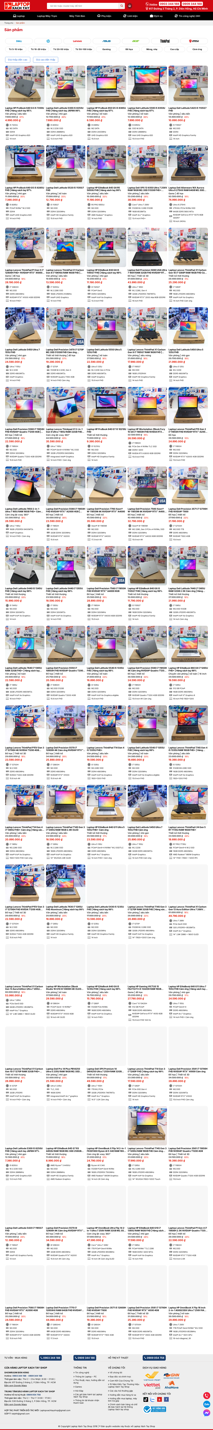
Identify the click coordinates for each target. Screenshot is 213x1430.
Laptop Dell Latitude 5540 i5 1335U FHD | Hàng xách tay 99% (105, 669)
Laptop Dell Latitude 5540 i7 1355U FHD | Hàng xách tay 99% (146, 749)
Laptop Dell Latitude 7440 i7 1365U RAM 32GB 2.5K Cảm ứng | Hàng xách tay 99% (187, 589)
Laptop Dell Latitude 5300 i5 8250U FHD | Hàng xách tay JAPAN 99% (64, 109)
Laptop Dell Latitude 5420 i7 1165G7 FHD (24, 1229)
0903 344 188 (169, 3)
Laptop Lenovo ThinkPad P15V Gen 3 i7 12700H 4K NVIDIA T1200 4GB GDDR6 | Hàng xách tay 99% (24, 749)
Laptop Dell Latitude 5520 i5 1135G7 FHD (65, 189)
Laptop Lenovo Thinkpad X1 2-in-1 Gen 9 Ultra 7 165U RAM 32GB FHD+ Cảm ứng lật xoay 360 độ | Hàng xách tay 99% (65, 430)
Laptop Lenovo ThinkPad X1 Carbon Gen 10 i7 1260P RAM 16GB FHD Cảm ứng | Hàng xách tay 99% (188, 271)
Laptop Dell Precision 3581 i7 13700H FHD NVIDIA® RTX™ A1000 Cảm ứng (188, 1070)
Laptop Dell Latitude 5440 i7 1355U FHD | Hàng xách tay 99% (64, 589)
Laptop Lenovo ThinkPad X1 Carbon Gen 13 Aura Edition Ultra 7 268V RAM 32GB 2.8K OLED (187, 908)
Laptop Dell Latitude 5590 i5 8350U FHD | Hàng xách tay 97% (146, 109)
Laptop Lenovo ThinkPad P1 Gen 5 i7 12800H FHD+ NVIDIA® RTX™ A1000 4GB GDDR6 (24, 271)
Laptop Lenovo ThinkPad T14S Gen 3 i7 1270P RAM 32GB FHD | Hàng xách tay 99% (147, 908)
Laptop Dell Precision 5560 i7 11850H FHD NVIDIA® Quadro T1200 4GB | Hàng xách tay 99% (24, 430)
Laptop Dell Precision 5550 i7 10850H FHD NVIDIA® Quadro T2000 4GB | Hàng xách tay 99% (65, 669)
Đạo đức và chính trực (120, 1376)
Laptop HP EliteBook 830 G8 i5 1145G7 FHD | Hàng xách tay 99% (104, 271)
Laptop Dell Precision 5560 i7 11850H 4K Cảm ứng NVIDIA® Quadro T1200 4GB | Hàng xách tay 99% (147, 669)
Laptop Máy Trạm (47, 16)
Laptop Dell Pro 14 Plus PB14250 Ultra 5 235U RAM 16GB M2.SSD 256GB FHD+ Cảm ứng (63, 1070)
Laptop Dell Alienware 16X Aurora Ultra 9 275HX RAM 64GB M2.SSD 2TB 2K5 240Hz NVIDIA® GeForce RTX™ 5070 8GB (186, 189)
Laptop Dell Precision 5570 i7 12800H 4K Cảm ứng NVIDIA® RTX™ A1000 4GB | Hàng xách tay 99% (64, 749)
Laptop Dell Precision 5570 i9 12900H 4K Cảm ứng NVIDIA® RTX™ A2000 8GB (64, 1229)
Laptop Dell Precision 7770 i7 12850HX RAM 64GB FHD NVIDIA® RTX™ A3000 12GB (64, 1309)
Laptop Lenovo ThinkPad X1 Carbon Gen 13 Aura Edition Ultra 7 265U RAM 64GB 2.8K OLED (24, 988)
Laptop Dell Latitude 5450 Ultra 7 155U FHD (22, 351)
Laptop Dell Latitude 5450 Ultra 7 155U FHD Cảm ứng (145, 828)
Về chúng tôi (116, 1372)
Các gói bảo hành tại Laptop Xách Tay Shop (87, 1395)
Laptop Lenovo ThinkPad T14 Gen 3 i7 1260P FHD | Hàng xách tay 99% (146, 1070)
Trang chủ (8, 23)
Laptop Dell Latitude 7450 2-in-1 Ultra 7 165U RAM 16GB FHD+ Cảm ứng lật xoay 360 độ (23, 510)
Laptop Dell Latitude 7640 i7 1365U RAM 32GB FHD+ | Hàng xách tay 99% (23, 669)
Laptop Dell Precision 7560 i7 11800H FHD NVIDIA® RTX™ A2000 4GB (24, 1309)
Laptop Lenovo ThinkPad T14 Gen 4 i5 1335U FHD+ (105, 749)
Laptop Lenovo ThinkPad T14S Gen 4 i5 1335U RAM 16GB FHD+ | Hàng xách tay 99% (188, 749)
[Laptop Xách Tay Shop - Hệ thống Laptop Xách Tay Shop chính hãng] (17, 6)
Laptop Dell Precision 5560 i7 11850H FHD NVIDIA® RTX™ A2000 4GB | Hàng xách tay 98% (65, 510)
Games (78, 1387)
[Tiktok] (145, 1399)
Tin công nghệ (82, 1372)
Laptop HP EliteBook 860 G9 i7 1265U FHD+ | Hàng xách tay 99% (188, 669)
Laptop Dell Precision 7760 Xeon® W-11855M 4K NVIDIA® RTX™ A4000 (106, 510)
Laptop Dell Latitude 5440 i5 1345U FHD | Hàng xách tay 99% (23, 589)
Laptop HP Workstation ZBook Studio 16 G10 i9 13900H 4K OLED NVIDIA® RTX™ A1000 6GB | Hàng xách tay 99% (63, 988)
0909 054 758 (155, 1357)
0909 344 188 (192, 3)
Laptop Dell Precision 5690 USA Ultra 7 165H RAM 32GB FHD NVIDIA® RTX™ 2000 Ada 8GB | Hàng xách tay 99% (147, 271)
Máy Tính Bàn (77, 16)
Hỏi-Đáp (79, 1391)
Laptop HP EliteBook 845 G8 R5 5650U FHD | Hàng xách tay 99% (104, 189)
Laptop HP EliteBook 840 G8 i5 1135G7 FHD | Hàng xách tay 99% (145, 589)
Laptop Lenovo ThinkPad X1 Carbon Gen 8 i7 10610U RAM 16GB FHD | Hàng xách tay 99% (65, 271)
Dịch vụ (158, 16)
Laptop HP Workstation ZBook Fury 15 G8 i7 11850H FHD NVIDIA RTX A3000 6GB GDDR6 (146, 430)
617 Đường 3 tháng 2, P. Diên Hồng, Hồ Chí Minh (178, 8)
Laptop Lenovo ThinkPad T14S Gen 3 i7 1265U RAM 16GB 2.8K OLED (65, 828)
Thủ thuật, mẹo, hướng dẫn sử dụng (88, 1381)
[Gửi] (122, 6)
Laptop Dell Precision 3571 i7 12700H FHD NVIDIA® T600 (188, 510)
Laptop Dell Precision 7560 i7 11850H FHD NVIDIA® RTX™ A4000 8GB (106, 589)
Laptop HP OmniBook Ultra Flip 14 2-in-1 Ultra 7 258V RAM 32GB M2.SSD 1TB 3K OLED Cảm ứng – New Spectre (106, 1229)
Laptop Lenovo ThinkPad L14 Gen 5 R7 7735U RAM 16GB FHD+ (187, 828)
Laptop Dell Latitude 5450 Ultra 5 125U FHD (186, 351)
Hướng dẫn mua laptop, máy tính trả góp (122, 1399)
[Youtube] (159, 1399)
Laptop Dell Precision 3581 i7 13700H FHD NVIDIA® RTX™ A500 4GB (147, 1309)
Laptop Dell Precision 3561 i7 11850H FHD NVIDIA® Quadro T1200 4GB (188, 1149)
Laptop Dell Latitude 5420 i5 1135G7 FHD (187, 109)
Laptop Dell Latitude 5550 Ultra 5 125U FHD (104, 351)
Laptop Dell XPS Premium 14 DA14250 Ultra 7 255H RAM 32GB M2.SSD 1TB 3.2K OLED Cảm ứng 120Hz (104, 1070)
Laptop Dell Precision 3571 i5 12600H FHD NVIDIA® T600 (106, 1309)
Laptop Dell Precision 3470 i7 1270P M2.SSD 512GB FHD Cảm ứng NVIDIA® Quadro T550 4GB (65, 351)
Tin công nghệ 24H (189, 16)
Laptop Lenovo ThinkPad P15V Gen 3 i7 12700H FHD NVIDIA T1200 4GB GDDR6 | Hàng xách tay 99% (24, 908)
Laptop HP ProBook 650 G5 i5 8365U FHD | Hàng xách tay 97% (106, 109)
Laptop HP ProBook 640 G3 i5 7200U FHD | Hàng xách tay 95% (24, 109)
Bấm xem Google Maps (15, 1385)
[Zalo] (152, 1399)
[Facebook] (166, 1399)
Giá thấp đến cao (17, 59)
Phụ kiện (106, 16)
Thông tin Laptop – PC (86, 1376)
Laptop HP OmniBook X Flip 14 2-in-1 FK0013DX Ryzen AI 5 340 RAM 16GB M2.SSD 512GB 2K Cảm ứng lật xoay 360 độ (106, 1149)
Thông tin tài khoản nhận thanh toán (86, 1401)
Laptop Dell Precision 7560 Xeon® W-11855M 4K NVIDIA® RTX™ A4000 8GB (147, 510)
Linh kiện (132, 16)
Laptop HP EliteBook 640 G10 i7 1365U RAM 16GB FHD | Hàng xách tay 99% (146, 1229)
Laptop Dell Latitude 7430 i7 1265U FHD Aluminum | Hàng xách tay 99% (65, 908)
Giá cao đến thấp (45, 59)
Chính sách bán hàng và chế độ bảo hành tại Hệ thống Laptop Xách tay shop (122, 1406)
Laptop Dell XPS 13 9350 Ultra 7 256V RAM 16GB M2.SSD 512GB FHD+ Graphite (147, 189)
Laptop (21, 16)
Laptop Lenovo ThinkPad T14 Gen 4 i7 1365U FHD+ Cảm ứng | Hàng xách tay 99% (24, 828)
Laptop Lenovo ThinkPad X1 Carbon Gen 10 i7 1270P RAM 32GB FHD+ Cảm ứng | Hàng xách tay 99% (24, 1070)
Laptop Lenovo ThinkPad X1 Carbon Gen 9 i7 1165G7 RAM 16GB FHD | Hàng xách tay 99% (147, 351)
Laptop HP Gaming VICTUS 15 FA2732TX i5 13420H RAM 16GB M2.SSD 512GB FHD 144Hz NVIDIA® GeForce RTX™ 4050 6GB (146, 988)
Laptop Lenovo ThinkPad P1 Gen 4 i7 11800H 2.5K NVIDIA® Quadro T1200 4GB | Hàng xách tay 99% (188, 1229)
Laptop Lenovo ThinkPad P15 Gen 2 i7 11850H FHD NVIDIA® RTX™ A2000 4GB (188, 430)
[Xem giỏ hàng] (129, 6)
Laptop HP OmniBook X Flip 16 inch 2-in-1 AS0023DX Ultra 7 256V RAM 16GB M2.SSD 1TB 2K (187, 1309)
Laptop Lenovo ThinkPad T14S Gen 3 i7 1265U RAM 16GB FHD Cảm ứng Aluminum (147, 1149)
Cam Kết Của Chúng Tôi (121, 1381)
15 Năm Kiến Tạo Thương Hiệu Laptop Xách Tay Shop (123, 1385)
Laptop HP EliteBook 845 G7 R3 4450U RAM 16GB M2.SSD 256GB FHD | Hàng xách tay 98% (63, 1149)
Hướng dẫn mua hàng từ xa (123, 1395)
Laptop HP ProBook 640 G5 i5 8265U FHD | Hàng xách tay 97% (24, 189)
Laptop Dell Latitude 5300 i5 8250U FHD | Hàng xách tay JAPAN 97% (24, 1149)
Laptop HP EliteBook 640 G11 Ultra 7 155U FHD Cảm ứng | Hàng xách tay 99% (187, 988)
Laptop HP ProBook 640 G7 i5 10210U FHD (106, 430)
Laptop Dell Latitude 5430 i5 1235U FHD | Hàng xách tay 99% (105, 908)
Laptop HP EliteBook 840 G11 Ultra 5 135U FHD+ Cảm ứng (106, 828)
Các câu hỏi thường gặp (121, 1391)
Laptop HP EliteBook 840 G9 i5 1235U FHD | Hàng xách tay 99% (104, 987)
